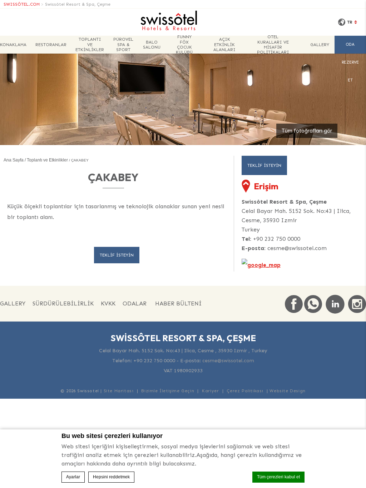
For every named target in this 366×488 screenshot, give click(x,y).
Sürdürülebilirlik (63, 303)
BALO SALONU (151, 45)
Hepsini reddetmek (111, 476)
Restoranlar (50, 44)
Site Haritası (119, 390)
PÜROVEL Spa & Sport (123, 44)
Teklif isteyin (117, 255)
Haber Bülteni (178, 303)
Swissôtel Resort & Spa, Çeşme (77, 4)
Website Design (287, 390)
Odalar (135, 303)
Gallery (319, 44)
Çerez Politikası (245, 390)
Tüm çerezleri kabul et (278, 476)
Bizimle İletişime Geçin (167, 390)
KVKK (108, 303)
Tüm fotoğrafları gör (307, 131)
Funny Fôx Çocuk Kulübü (184, 45)
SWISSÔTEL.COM (22, 4)
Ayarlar (73, 476)
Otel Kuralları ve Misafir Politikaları (273, 45)
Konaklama (13, 44)
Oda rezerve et (350, 48)
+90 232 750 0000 (276, 238)
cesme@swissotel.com (297, 248)
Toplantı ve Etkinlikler (89, 44)
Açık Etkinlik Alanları (224, 44)
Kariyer (210, 390)
